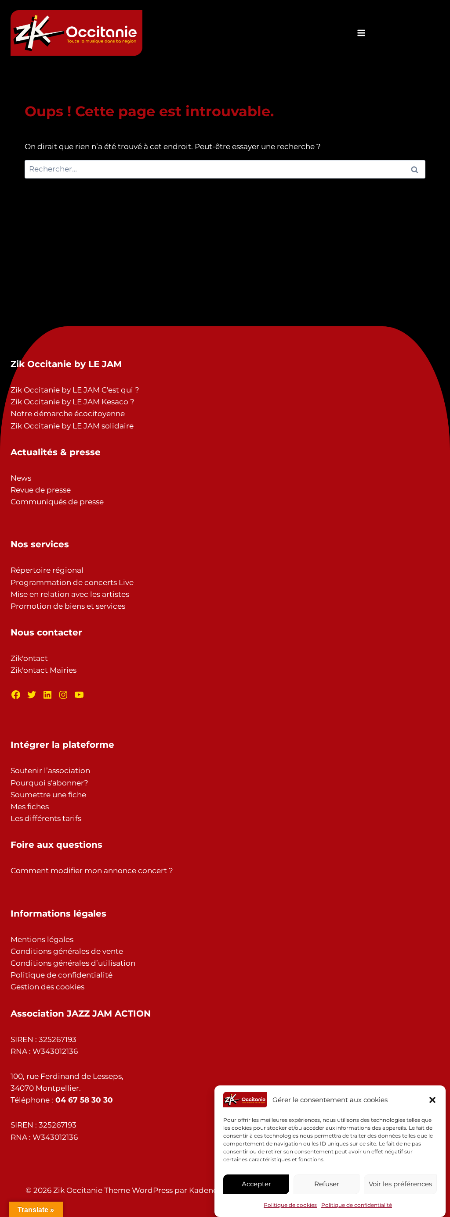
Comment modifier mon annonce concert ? (92, 870)
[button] (432, 1100)
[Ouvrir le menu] (361, 32)
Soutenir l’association (50, 770)
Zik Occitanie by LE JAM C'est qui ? (75, 389)
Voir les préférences (400, 1184)
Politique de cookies (290, 1205)
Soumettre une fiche (48, 794)
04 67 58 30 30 (84, 1100)
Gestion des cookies (47, 986)
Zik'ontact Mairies (43, 670)
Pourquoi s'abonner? (49, 782)
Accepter (256, 1184)
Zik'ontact (29, 658)
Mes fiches (30, 806)
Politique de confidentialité (356, 1205)
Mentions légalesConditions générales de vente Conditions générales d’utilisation (73, 951)
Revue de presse (41, 489)
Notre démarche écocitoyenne (68, 413)
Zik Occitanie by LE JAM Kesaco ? (72, 401)
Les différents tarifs (46, 818)
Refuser (326, 1184)
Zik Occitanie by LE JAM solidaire (72, 425)
